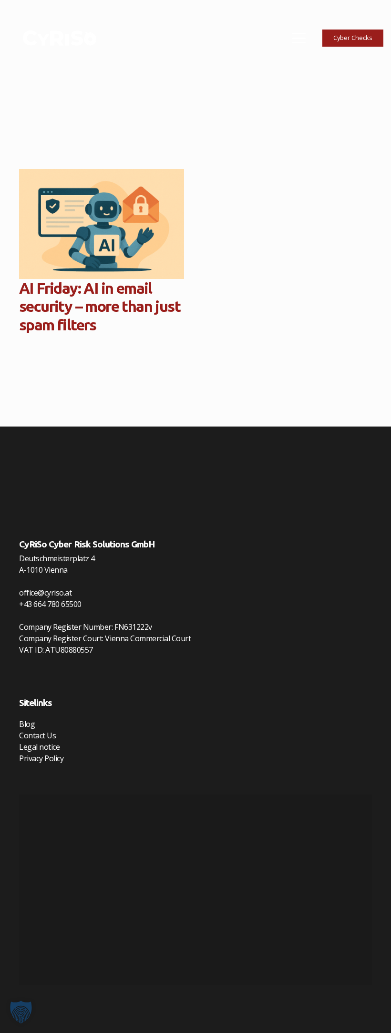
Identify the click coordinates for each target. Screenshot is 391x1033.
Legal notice (39, 747)
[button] (299, 38)
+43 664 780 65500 (50, 604)
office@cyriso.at (45, 592)
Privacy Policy (41, 758)
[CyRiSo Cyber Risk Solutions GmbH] (59, 38)
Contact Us (37, 735)
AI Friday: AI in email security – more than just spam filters (99, 306)
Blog (27, 724)
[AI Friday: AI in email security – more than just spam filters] (101, 224)
